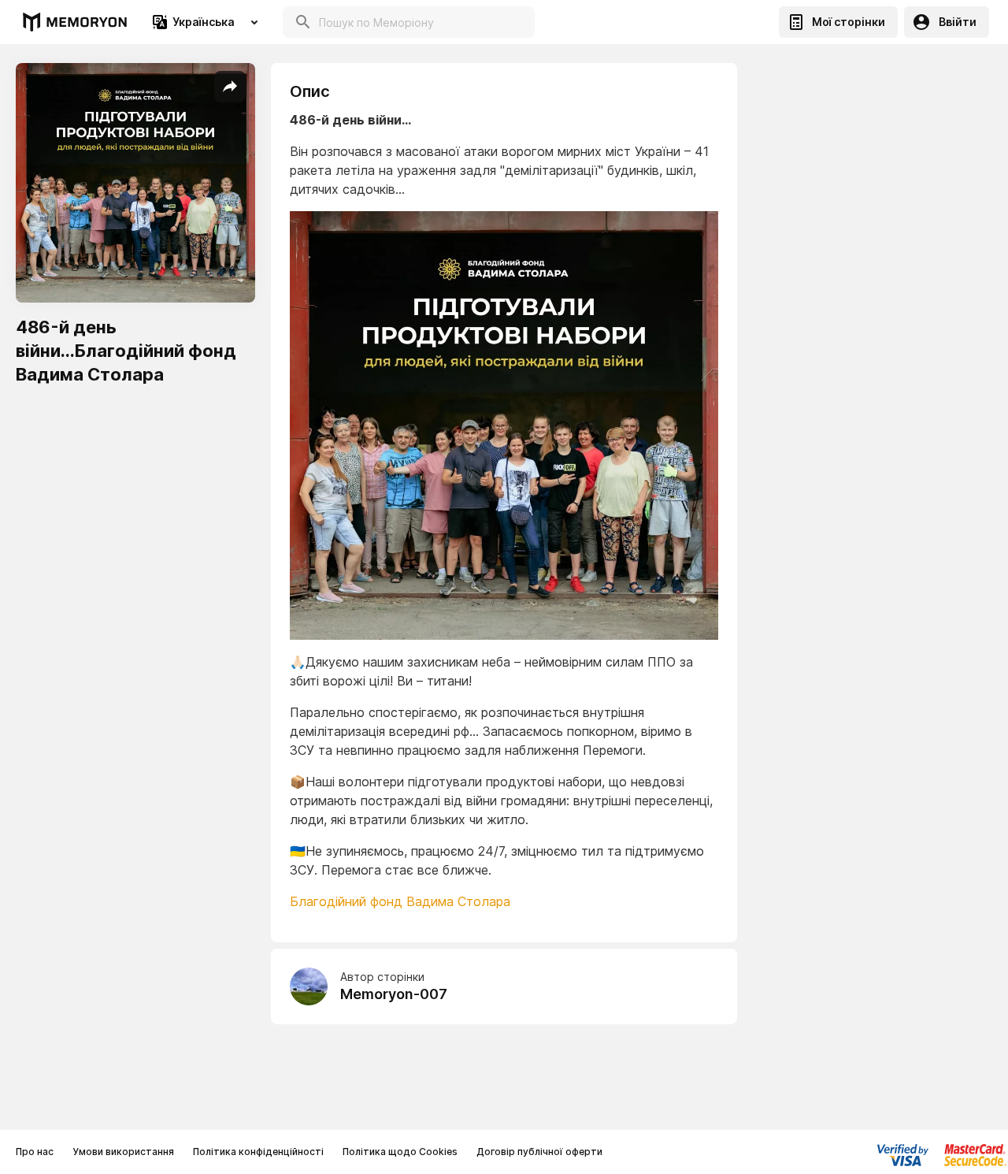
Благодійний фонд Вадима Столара (400, 901)
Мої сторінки (848, 21)
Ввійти (957, 21)
